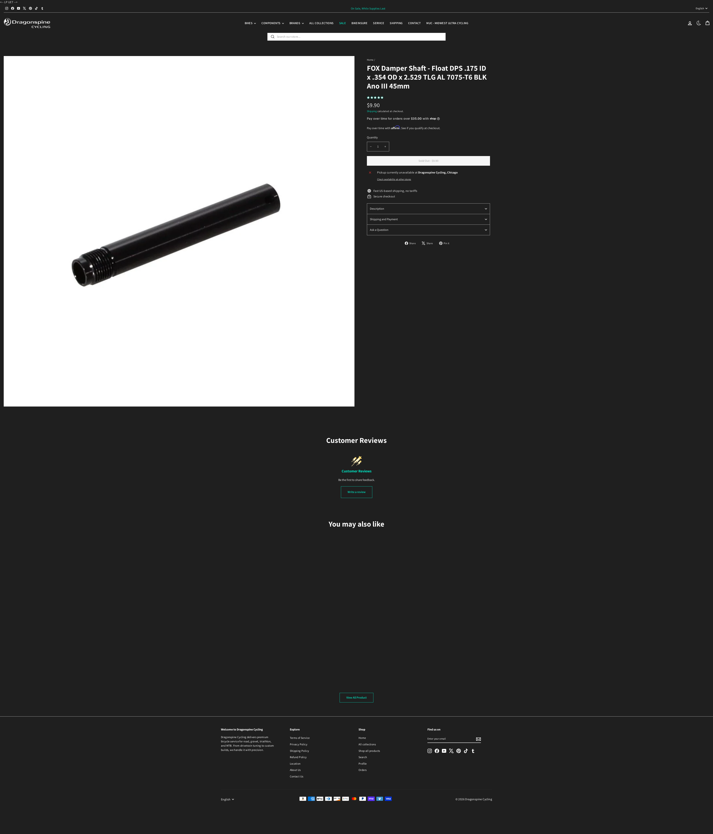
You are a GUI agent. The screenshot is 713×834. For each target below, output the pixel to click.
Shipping (396, 23)
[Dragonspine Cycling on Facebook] (437, 750)
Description (377, 209)
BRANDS (295, 23)
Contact (414, 23)
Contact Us (296, 776)
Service (378, 23)
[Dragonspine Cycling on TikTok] (466, 750)
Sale (342, 23)
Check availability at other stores (394, 179)
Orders (363, 770)
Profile (363, 763)
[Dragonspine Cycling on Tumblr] (473, 750)
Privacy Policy (298, 744)
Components (271, 23)
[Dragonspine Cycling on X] (451, 750)
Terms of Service (300, 738)
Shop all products (369, 751)
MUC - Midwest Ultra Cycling (447, 23)
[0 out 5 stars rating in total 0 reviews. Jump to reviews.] (376, 97)
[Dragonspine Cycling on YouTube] (444, 750)
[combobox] (356, 37)
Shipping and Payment (384, 219)
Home (370, 59)
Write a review (357, 492)
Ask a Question (379, 230)
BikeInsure (359, 23)
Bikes (249, 23)
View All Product (356, 697)
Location (295, 763)
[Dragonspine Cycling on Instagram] (429, 750)
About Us (295, 770)
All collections (321, 23)
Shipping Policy (299, 751)
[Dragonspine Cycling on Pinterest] (458, 750)
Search (363, 757)
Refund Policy (298, 757)
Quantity (372, 137)
